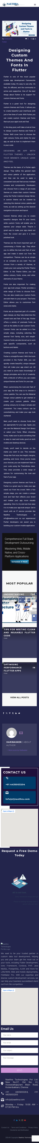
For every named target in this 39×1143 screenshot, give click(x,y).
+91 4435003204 (15, 784)
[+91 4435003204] (7, 778)
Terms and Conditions (18, 1127)
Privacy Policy (33, 1127)
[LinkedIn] (16, 713)
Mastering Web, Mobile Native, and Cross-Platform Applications (17, 552)
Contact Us (5, 1127)
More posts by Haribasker (18, 750)
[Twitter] (6, 713)
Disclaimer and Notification (19, 1130)
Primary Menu (35, 4)
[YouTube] (25, 1120)
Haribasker (8, 39)
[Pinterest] (10, 713)
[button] (36, 620)
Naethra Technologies (26, 1137)
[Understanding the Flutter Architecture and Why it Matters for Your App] (19, 607)
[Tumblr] (13, 713)
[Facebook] (3, 713)
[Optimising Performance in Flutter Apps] (19, 677)
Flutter (4, 42)
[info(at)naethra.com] (7, 792)
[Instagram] (22, 1120)
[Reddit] (19, 713)
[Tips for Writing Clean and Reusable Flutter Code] (19, 642)
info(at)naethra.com (18, 799)
